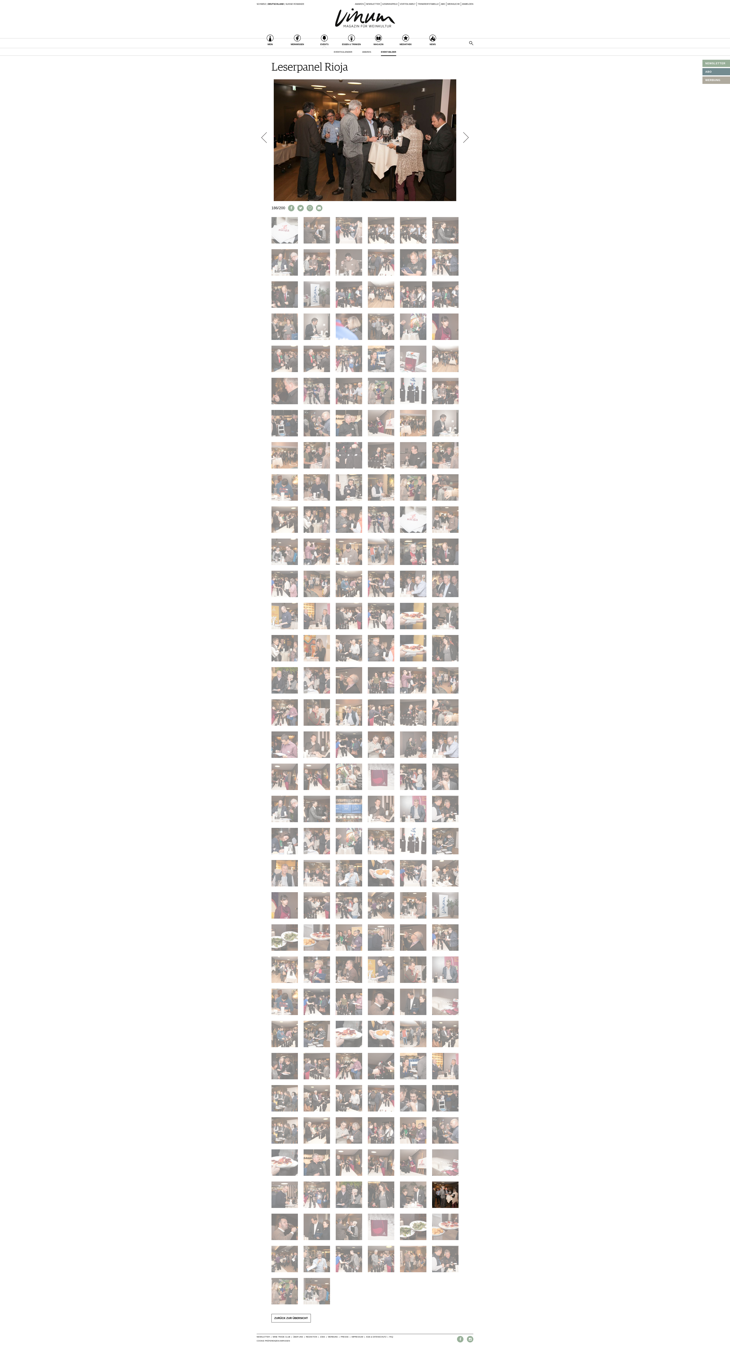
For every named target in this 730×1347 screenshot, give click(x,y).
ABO (708, 71)
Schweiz (261, 4)
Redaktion (311, 1337)
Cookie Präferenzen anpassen (273, 1341)
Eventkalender (343, 52)
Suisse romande (295, 4)
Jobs (322, 1337)
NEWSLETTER (715, 63)
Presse (345, 1337)
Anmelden (467, 4)
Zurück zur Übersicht (291, 1318)
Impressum (357, 1337)
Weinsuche (453, 4)
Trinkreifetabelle (428, 4)
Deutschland (276, 4)
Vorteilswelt (408, 4)
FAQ (391, 1337)
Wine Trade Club (281, 1337)
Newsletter (373, 4)
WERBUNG (712, 80)
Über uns (298, 1337)
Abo (443, 4)
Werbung (333, 1337)
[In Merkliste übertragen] (310, 208)
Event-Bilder (388, 52)
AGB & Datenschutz (376, 1337)
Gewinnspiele (390, 4)
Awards (359, 4)
